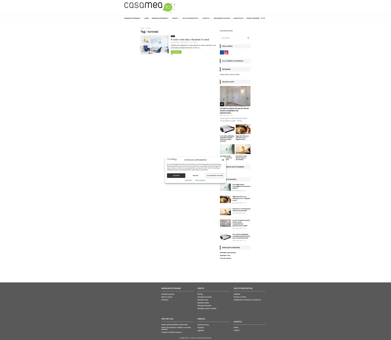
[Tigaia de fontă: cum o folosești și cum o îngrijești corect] (243, 129)
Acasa (146, 18)
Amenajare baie (203, 300)
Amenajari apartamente (228, 252)
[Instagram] (264, 18)
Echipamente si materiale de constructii (247, 300)
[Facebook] (262, 18)
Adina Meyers (176, 42)
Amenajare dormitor (204, 306)
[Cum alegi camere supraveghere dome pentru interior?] (227, 149)
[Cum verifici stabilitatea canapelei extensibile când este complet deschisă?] (227, 129)
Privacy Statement (200, 180)
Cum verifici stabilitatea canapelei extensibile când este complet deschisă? (227, 138)
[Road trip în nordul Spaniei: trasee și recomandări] (243, 149)
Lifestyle (206, 18)
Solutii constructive (190, 18)
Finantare (201, 328)
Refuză (195, 175)
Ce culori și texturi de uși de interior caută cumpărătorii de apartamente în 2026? (241, 223)
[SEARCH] (248, 38)
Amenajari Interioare (132, 18)
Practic (175, 18)
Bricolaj (200, 294)
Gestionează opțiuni (215, 175)
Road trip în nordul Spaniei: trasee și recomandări (241, 157)
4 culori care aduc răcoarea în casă (190, 39)
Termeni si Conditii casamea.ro (171, 332)
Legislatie (201, 330)
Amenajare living (203, 303)
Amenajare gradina (167, 294)
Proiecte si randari (240, 297)
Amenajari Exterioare (160, 18)
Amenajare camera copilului (207, 308)
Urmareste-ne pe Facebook (233, 167)
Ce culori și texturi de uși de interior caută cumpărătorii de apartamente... (234, 110)
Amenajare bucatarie (205, 297)
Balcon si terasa (166, 297)
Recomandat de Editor (222, 18)
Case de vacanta (225, 258)
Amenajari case (225, 255)
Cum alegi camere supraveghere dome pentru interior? (241, 186)
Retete (236, 327)
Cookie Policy (188, 180)
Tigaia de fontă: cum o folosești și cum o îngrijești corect (242, 137)
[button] (223, 160)
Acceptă (176, 175)
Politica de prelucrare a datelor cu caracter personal (176, 328)
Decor (172, 36)
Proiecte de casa (203, 325)
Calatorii (236, 330)
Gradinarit (164, 300)
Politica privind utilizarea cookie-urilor (174, 325)
